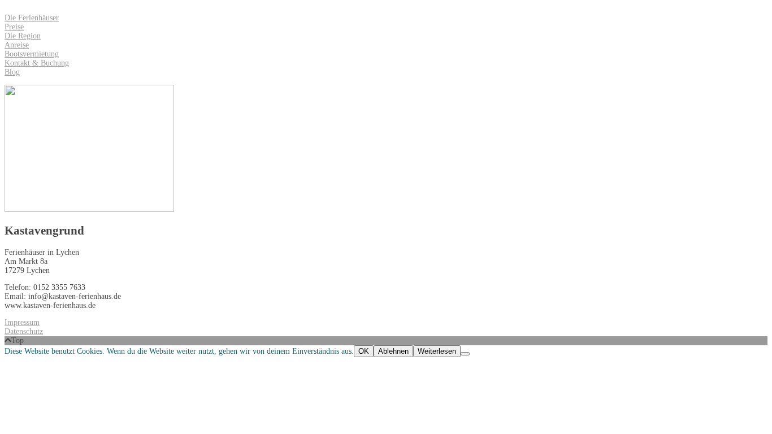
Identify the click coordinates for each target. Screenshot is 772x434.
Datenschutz (24, 331)
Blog (12, 72)
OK (363, 351)
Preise (14, 27)
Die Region (23, 36)
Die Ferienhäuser (32, 18)
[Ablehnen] (465, 353)
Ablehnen (393, 351)
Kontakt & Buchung (37, 63)
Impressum (22, 322)
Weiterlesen (437, 351)
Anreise (17, 45)
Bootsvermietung (32, 54)
